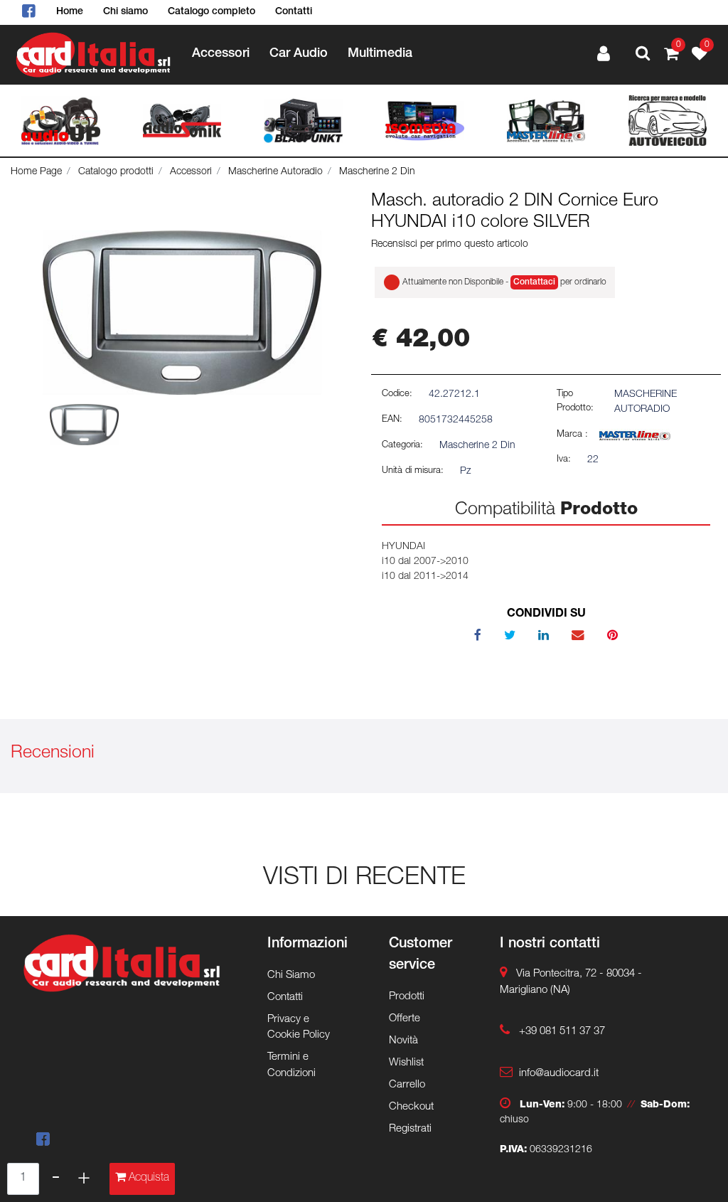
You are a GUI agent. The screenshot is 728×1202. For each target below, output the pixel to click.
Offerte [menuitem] (404, 1019)
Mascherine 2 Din (377, 172)
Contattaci (534, 282)
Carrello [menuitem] (407, 1085)
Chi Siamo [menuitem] (291, 975)
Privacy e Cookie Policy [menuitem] (298, 1027)
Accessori (191, 172)
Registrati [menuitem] (410, 1129)
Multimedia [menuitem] (380, 54)
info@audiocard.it (559, 1073)
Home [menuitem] (69, 12)
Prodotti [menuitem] (406, 996)
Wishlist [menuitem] (406, 1063)
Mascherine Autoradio (275, 172)
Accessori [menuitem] (221, 54)
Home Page (36, 172)
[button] (182, 313)
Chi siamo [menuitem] (125, 12)
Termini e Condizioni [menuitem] (291, 1065)
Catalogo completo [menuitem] (211, 12)
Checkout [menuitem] (411, 1107)
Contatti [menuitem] (293, 12)
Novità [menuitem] (403, 1041)
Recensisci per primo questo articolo (449, 245)
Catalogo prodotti (116, 172)
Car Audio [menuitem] (298, 54)
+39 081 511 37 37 (562, 1031)
